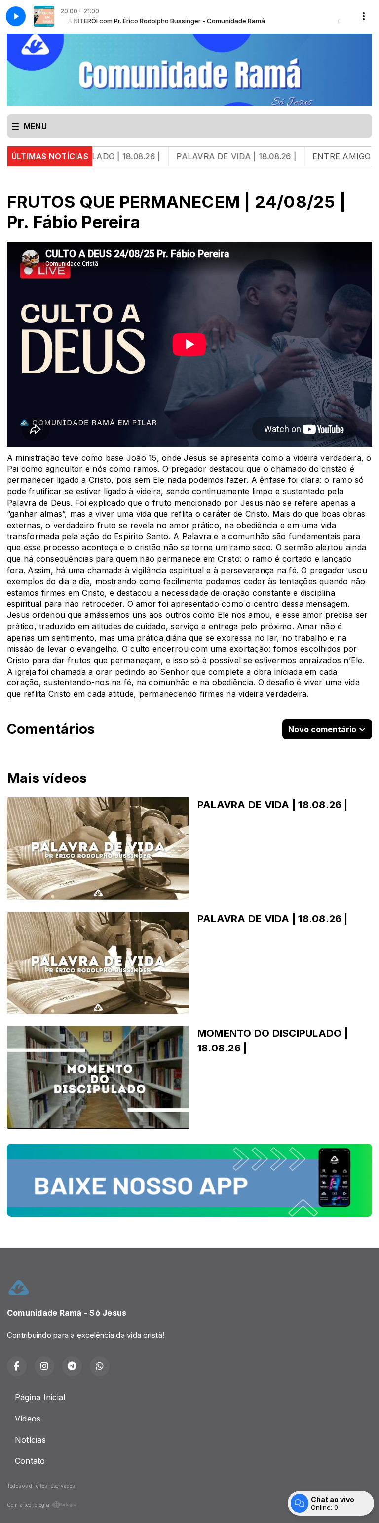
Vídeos (27, 1418)
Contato (30, 1461)
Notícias (30, 1440)
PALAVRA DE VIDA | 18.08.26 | (186, 156)
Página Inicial (40, 1397)
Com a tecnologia (28, 1505)
